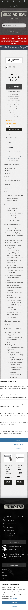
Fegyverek (15, 151)
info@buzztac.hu (11, 524)
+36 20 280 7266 (11, 520)
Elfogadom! (14, 602)
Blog (3, 572)
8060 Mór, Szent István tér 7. (15, 517)
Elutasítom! (14, 606)
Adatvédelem (13, 598)
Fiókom (4, 579)
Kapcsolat (4, 576)
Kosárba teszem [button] (8, 482)
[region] (14, 595)
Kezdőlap (9, 157)
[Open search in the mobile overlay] (14, 25)
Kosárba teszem (14, 129)
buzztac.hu (10, 527)
